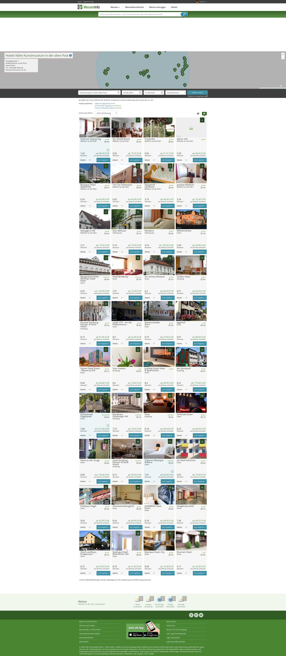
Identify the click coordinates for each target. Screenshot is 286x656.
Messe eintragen (157, 7)
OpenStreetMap (273, 88)
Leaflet (262, 88)
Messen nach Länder (87, 625)
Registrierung (88, 2)
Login (80, 2)
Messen (115, 7)
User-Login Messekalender (176, 634)
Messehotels (84, 642)
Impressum (170, 625)
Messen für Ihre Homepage (176, 630)
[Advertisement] (143, 34)
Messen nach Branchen (88, 621)
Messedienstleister (134, 7)
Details (83, 160)
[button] (143, 70)
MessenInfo (89, 7)
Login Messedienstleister (175, 642)
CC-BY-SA (283, 88)
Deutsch (203, 2)
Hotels (174, 7)
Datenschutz (171, 621)
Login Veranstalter (173, 638)
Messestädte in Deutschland (90, 630)
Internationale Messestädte (89, 634)
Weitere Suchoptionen (196, 96)
